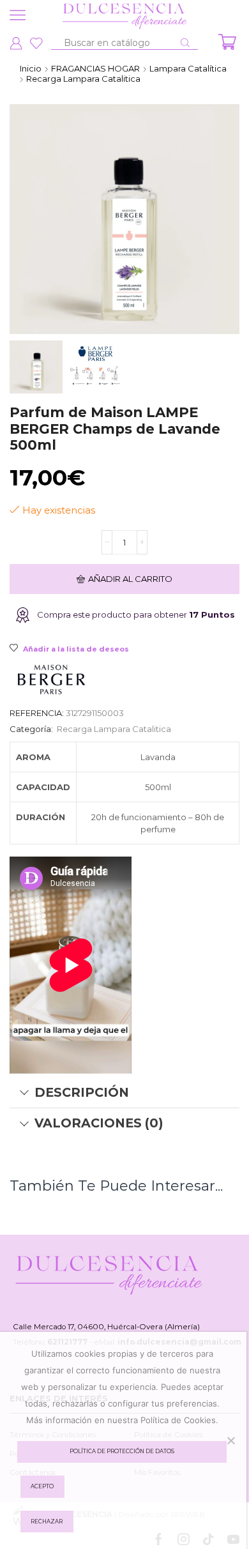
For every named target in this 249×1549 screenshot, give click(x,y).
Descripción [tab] (81, 1092)
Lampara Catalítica (188, 68)
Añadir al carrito (130, 579)
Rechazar (47, 1521)
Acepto (42, 1486)
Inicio (31, 68)
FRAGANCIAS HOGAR (95, 68)
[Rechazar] (230, 1440)
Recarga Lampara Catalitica (83, 78)
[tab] (124, 1093)
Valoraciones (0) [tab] (98, 1123)
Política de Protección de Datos (122, 1451)
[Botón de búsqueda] (185, 42)
